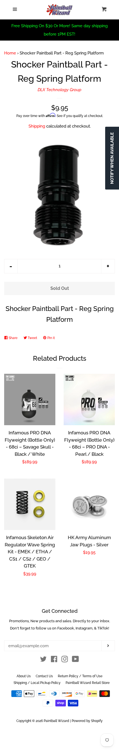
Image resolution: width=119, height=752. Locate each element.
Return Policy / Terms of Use (80, 676)
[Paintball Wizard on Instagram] (64, 660)
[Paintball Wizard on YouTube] (75, 660)
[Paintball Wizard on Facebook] (54, 660)
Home (10, 53)
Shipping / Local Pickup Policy (37, 683)
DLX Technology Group (59, 89)
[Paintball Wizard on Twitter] (43, 660)
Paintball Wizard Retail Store (88, 683)
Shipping (37, 126)
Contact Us (44, 676)
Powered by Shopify (87, 721)
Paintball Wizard (56, 721)
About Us (24, 676)
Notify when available (112, 158)
